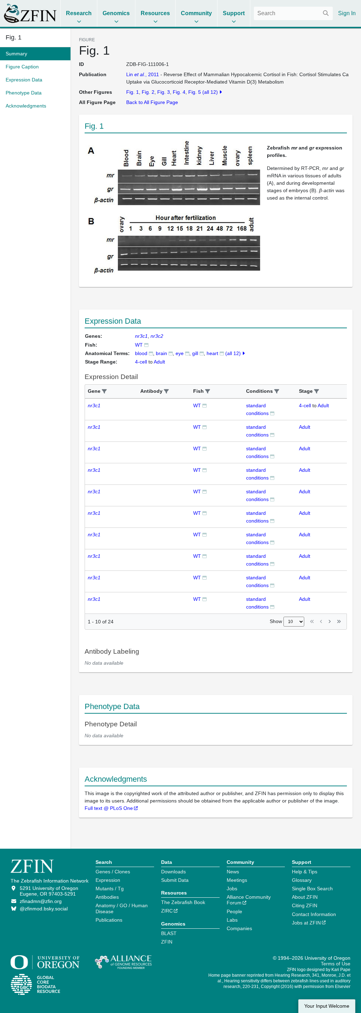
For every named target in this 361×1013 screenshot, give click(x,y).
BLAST (169, 933)
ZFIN (166, 942)
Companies (239, 928)
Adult (323, 405)
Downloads (173, 871)
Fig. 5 (194, 92)
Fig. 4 (179, 92)
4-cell (305, 405)
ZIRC (167, 911)
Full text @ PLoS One (109, 808)
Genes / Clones (113, 871)
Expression (108, 880)
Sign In (347, 13)
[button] (104, 391)
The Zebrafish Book (183, 902)
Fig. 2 (148, 92)
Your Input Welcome (326, 1006)
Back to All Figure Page (152, 102)
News (233, 871)
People (234, 911)
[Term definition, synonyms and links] (151, 353)
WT (139, 345)
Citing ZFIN (304, 905)
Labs (232, 920)
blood (141, 353)
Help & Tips (304, 871)
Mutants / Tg (110, 888)
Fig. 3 (163, 92)
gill (195, 353)
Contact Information (314, 914)
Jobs (232, 888)
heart (212, 353)
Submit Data (175, 880)
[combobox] (293, 13)
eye (180, 353)
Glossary (302, 880)
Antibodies (107, 897)
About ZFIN (305, 897)
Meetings (237, 880)
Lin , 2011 (142, 74)
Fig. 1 (14, 37)
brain (161, 353)
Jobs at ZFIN (306, 923)
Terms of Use (335, 963)
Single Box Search (312, 888)
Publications (109, 920)
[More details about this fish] (146, 344)
